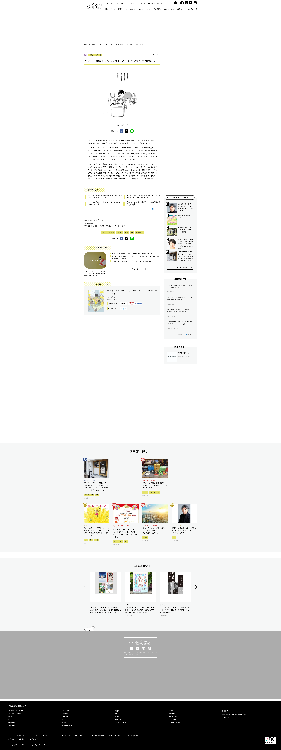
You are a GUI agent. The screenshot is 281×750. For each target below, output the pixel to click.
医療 (132, 232)
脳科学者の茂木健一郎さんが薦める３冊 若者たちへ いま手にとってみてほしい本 (185, 207)
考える (113, 9)
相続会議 (172, 714)
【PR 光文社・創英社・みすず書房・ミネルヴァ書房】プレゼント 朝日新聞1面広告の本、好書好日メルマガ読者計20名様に (105, 609)
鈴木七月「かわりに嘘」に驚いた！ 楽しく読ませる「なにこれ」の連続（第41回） (153, 530)
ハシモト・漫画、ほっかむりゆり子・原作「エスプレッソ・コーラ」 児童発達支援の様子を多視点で (136, 257)
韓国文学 (180, 9)
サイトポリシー (44, 736)
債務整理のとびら (67, 726)
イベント (135, 3)
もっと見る (190, 9)
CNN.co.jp (65, 714)
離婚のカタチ (12, 726)
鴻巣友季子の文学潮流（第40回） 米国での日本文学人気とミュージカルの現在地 (155, 485)
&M (9, 714)
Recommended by (146, 209)
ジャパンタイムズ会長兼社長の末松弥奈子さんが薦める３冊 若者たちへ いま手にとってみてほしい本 (185, 243)
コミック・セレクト (95, 55)
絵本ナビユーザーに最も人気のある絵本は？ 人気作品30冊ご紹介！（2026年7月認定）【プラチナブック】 (125, 533)
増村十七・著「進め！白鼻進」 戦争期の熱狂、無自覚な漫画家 (132, 253)
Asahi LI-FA (172, 720)
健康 (126, 232)
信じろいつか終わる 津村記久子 (185, 217)
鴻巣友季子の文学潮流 (149, 480)
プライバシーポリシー (79, 736)
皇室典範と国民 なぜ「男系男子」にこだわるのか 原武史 (185, 230)
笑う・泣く (139, 232)
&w (13, 714)
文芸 (150, 492)
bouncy (64, 723)
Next (196, 587)
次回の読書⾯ (151, 3)
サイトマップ (30, 736)
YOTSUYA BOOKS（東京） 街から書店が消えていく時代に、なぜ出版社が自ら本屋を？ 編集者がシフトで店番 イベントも (185, 256)
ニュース (128, 3)
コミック (142, 9)
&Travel (18, 714)
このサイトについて (14, 736)
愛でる (145, 492)
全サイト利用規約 (114, 736)
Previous (86, 587)
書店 (92, 495)
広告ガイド (22, 739)
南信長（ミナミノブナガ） (94, 220)
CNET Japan (66, 711)
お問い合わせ (34, 739)
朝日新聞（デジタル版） (16, 711)
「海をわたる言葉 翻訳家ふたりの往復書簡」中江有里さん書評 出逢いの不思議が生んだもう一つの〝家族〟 (139, 609)
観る (106, 9)
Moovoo (11, 720)
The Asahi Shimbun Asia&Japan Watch (234, 714)
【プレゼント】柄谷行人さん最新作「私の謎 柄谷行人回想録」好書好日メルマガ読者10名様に (174, 609)
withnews (11, 723)
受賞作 (120, 9)
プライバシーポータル (60, 736)
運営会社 (11, 739)
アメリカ (156, 492)
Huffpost (65, 717)
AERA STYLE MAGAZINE (122, 723)
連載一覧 (159, 3)
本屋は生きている (90, 480)
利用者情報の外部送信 (97, 736)
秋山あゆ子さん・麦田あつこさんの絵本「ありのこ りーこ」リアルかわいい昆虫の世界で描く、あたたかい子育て (96, 531)
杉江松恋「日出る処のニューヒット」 (154, 525)
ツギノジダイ (173, 717)
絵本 (126, 9)
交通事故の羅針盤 (174, 723)
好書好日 (94, 6)
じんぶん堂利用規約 (131, 736)
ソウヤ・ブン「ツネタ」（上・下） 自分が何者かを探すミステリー (133, 261)
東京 (97, 495)
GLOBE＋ (118, 714)
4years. (171, 711)
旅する (87, 495)
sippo (117, 711)
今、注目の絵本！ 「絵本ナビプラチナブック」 (125, 526)
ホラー (149, 9)
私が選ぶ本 (158, 9)
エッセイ (133, 9)
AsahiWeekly (226, 717)
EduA (10, 717)
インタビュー (109, 3)
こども (96, 540)
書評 (122, 3)
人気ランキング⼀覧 (180, 267)
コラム (117, 3)
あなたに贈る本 (177, 525)
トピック (142, 3)
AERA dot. (65, 720)
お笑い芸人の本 (169, 9)
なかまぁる (118, 720)
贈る (86, 540)
